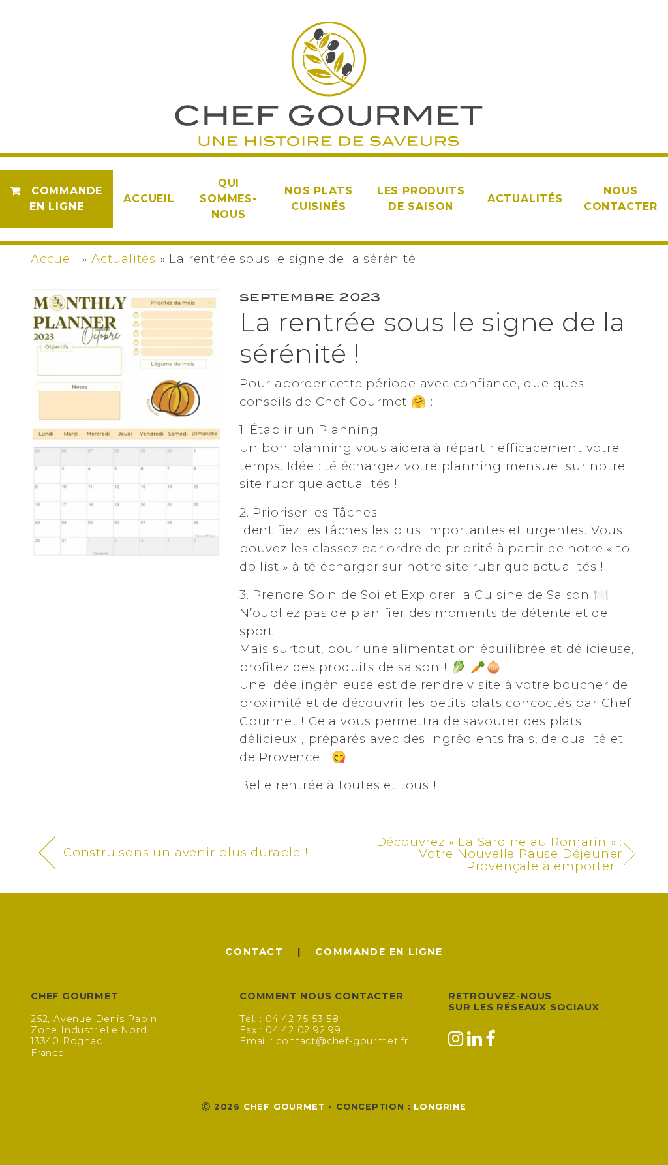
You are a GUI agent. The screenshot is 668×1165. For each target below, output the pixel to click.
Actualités (525, 198)
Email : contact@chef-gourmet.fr (323, 1041)
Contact (254, 952)
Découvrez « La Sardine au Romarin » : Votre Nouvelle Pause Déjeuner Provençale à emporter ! (499, 854)
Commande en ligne (65, 199)
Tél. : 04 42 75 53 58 (289, 1019)
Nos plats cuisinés (318, 199)
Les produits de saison (421, 199)
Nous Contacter (621, 199)
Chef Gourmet (284, 1107)
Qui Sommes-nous (229, 198)
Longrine (440, 1107)
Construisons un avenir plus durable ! (186, 852)
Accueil (149, 198)
